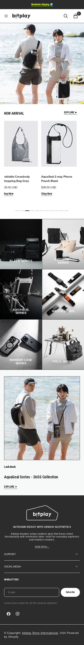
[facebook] (8, 613)
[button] (6, 16)
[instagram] (17, 613)
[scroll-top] (77, 638)
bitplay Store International (40, 632)
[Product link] (20, 144)
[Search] (65, 16)
